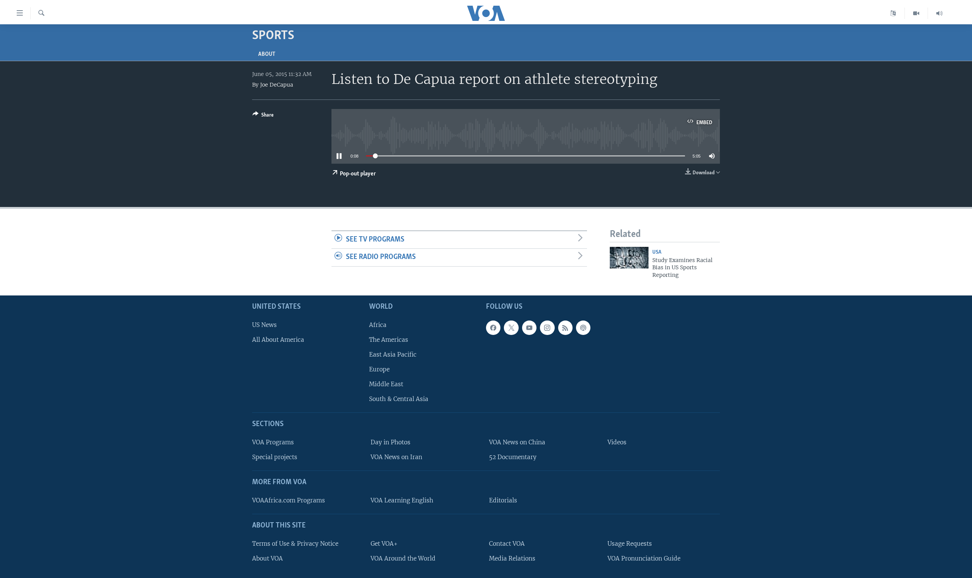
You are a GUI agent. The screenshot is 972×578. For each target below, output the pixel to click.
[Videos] (916, 13)
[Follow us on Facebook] (493, 328)
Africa (378, 324)
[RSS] (565, 328)
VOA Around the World (403, 558)
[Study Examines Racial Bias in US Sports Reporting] (629, 257)
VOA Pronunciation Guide (644, 558)
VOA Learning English (402, 500)
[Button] (263, 116)
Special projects (274, 457)
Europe (379, 369)
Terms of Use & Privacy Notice (295, 543)
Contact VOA (507, 543)
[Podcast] (583, 328)
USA (656, 252)
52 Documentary (512, 457)
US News (264, 324)
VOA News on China (517, 442)
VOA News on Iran (396, 457)
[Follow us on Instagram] (547, 328)
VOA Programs (273, 442)
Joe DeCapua (276, 84)
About (266, 54)
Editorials (503, 500)
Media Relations (512, 558)
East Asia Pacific (393, 354)
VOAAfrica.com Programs (288, 500)
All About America (278, 339)
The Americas (388, 339)
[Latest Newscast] (939, 13)
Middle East (386, 384)
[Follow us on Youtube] (529, 328)
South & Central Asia (398, 399)
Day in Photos (390, 442)
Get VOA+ (384, 543)
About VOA (267, 558)
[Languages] (893, 13)
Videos (617, 442)
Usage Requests (630, 543)
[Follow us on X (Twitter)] (511, 328)
